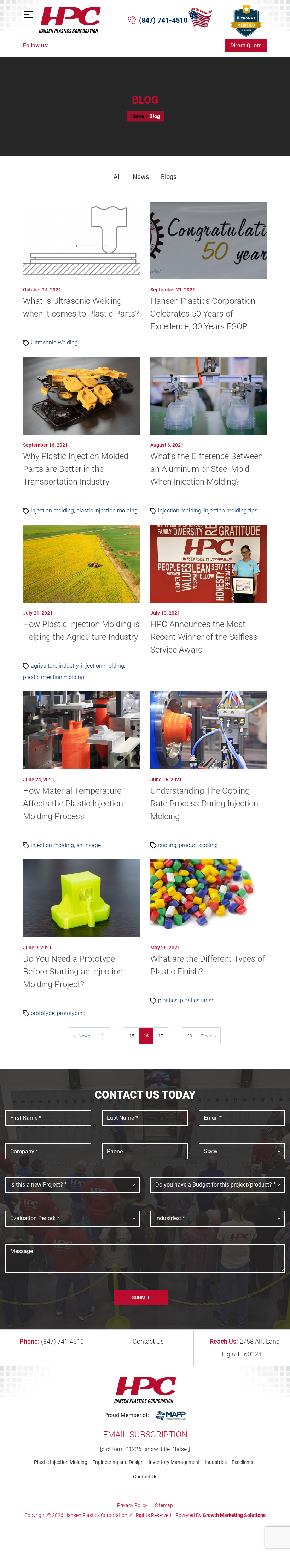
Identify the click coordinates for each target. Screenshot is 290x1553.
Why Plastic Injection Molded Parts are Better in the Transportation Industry (75, 469)
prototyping (71, 1013)
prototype (42, 1013)
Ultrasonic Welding (54, 342)
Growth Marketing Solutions (234, 1515)
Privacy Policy (132, 1505)
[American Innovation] (199, 20)
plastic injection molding (107, 510)
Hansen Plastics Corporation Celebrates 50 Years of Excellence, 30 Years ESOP (202, 313)
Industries (216, 1462)
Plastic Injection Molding (60, 1462)
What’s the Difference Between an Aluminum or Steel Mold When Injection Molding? (206, 469)
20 (189, 1035)
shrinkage (88, 845)
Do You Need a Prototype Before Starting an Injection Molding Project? (73, 971)
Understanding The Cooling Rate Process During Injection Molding (204, 803)
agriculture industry (55, 665)
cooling (167, 845)
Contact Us (147, 1341)
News (141, 176)
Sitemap (164, 1505)
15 (131, 1035)
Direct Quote (246, 45)
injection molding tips (230, 510)
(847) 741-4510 (163, 20)
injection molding (52, 510)
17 (160, 1035)
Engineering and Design (118, 1462)
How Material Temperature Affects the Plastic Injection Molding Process (73, 803)
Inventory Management (174, 1462)
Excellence (243, 1462)
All (117, 176)
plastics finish (197, 1000)
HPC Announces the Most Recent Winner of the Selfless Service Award (203, 637)
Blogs (168, 176)
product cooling (198, 845)
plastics (168, 1000)
